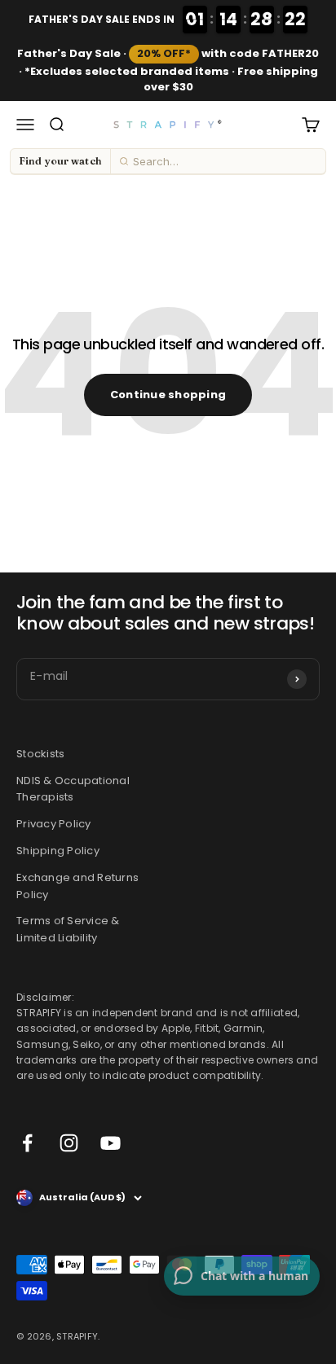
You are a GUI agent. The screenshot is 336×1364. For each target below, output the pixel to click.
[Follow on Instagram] (69, 1144)
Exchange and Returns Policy (77, 886)
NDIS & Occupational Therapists (73, 789)
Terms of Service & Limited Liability (68, 930)
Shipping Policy (57, 850)
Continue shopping (168, 394)
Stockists (40, 753)
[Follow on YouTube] (110, 1144)
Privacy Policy (53, 824)
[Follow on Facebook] (27, 1144)
